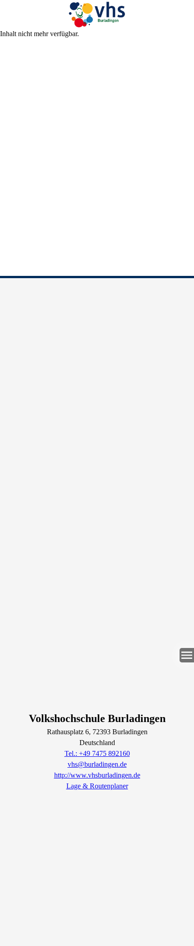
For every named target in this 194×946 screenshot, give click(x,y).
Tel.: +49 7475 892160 (97, 753)
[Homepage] (97, 14)
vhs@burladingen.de (97, 764)
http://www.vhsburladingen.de (97, 775)
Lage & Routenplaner (97, 786)
